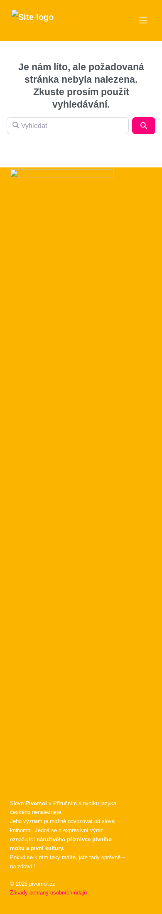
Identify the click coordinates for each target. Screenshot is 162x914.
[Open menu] (143, 20)
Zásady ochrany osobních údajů (48, 892)
